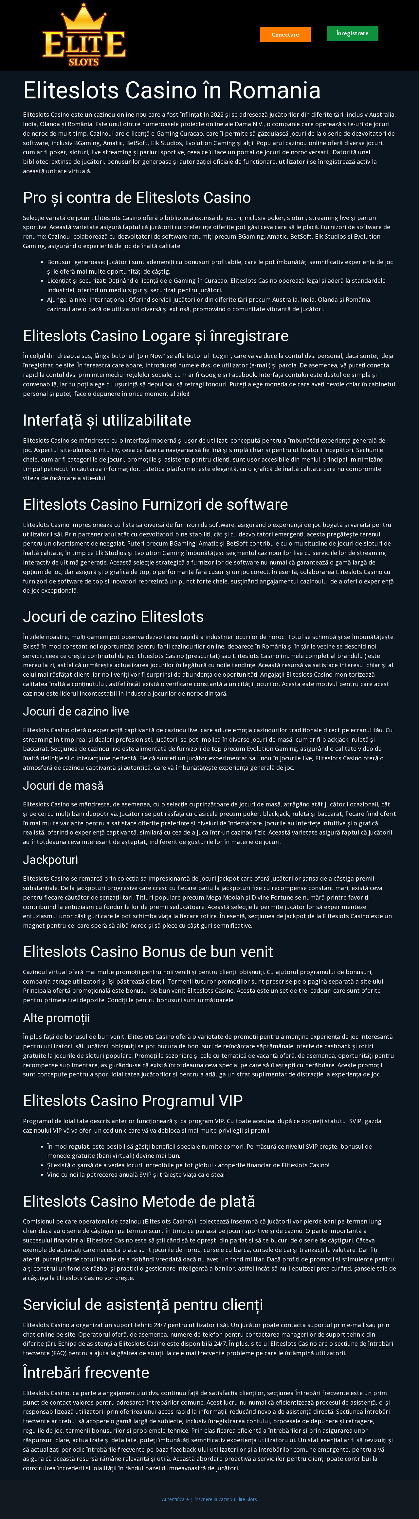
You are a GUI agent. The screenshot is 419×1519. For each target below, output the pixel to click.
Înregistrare (353, 33)
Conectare (285, 34)
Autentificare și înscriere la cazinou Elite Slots (209, 1499)
